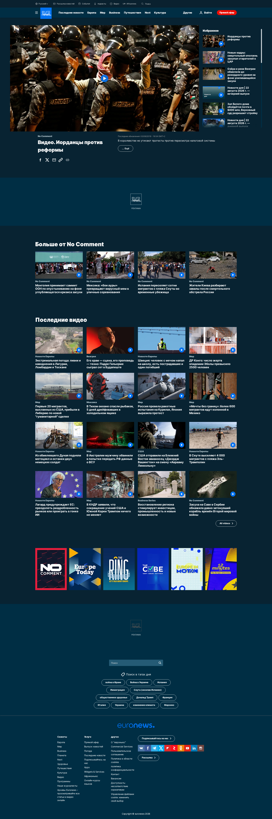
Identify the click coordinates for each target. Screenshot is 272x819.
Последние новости (71, 12)
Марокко (169, 705)
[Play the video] (104, 78)
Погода (88, 751)
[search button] (142, 3)
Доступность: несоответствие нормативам (119, 786)
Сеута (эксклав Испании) (148, 689)
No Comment (42, 281)
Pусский (42, 4)
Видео (60, 777)
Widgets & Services (94, 771)
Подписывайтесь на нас (155, 738)
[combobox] (158, 3)
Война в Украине (139, 682)
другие (115, 736)
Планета (61, 755)
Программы (63, 781)
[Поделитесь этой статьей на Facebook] (40, 159)
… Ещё (125, 148)
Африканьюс (91, 776)
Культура (160, 12)
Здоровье (62, 763)
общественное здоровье (113, 697)
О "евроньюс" (118, 742)
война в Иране (113, 682)
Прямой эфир (226, 12)
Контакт (115, 774)
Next (147, 12)
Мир (102, 12)
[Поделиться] (54, 159)
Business (114, 12)
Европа (91, 12)
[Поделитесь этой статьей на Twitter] (47, 159)
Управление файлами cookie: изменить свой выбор (122, 797)
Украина (119, 705)
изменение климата (144, 705)
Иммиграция (117, 689)
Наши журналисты (67, 785)
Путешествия (132, 12)
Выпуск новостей (93, 746)
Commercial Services (122, 746)
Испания (162, 682)
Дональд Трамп (144, 697)
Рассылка (147, 757)
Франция (167, 697)
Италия (102, 705)
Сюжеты (62, 736)
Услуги (87, 736)
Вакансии (116, 778)
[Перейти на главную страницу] (46, 13)
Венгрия (91, 356)
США (141, 451)
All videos (225, 523)
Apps (87, 767)
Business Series (147, 500)
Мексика (92, 402)
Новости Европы (44, 356)
